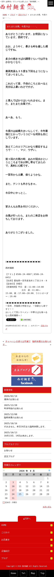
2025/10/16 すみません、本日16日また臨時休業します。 (25, 425)
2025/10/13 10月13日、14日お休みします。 (19, 434)
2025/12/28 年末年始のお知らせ (13, 407)
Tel (24, 573)
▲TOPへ (27, 518)
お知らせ (8, 450)
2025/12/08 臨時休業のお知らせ (13, 416)
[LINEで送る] (25, 319)
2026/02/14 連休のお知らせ (11, 398)
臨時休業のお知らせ (41, 341)
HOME (5, 15)
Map (33, 573)
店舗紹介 (5, 551)
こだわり (5, 532)
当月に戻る (47, 507)
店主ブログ (22, 15)
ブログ (12, 15)
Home (13, 573)
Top (42, 573)
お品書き (5, 539)
